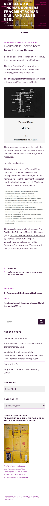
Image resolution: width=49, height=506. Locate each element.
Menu (25, 32)
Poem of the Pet (11, 364)
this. (22, 163)
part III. (33, 239)
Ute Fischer (31, 42)
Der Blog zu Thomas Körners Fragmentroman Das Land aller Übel (21, 11)
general (12, 268)
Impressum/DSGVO (12, 497)
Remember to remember (15, 338)
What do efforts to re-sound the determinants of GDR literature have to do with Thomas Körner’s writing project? (23, 355)
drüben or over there (19, 272)
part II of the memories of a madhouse (27, 235)
